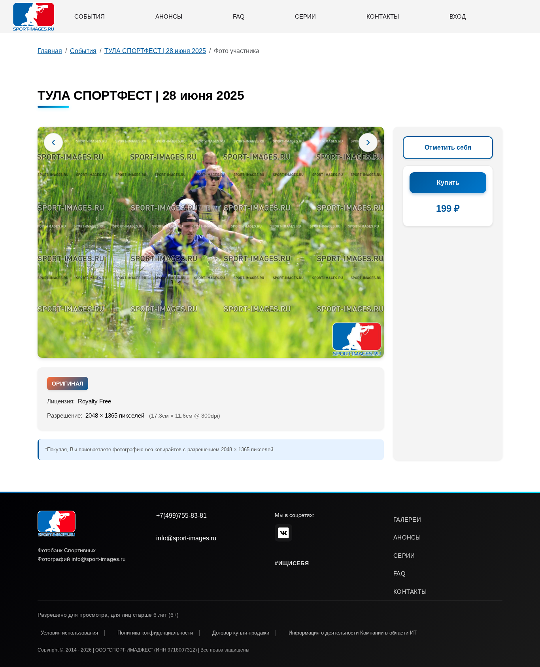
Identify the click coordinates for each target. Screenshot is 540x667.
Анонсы (168, 16)
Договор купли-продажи (240, 633)
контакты (410, 591)
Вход (457, 16)
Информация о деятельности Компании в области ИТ (353, 633)
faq (399, 573)
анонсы (407, 537)
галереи (407, 519)
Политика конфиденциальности (155, 633)
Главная (50, 51)
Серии (305, 16)
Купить (448, 182)
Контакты (382, 16)
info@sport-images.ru (186, 538)
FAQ (239, 16)
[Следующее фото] (368, 142)
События (89, 16)
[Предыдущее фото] (53, 142)
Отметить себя (448, 147)
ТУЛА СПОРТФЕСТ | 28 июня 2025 (155, 51)
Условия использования (69, 633)
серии (404, 555)
